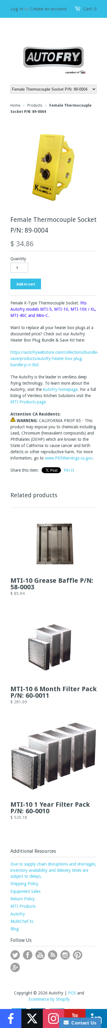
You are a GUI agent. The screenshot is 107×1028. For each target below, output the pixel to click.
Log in (16, 9)
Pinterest (77, 955)
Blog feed (52, 955)
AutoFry (17, 914)
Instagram (65, 955)
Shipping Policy (24, 883)
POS (72, 993)
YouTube (40, 955)
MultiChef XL (22, 921)
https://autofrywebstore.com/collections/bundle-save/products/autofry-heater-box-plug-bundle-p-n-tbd (54, 358)
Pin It (69, 470)
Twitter (15, 955)
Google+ (15, 967)
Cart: (90, 9)
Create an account (48, 9)
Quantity (18, 258)
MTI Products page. (28, 401)
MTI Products (23, 906)
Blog (14, 928)
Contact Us (83, 1022)
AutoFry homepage (60, 389)
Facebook (27, 955)
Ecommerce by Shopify (49, 999)
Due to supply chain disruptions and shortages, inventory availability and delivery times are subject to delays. (53, 870)
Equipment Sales (25, 891)
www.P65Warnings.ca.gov (68, 458)
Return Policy (22, 898)
